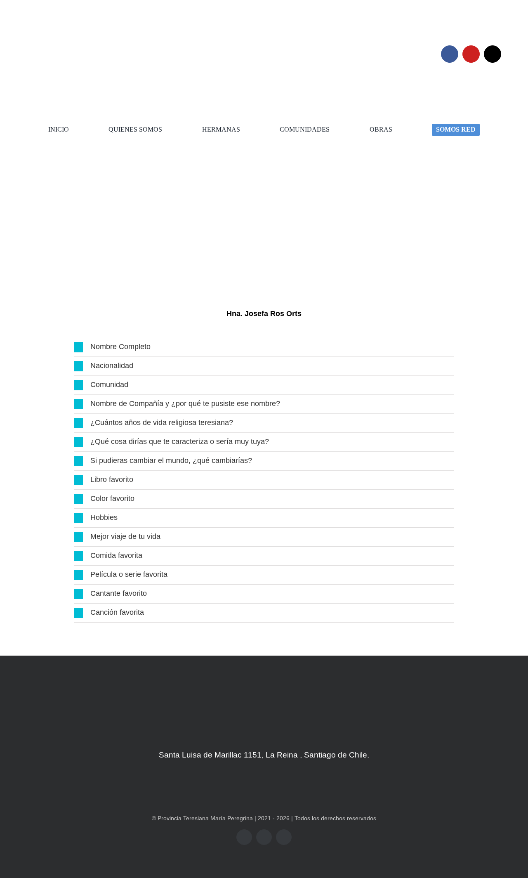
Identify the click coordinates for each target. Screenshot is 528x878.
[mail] (492, 54)
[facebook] (449, 54)
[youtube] (471, 54)
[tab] (264, 347)
